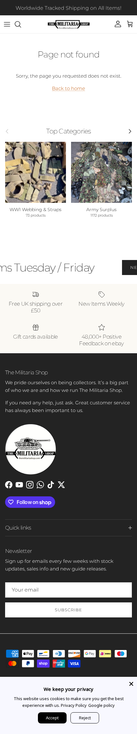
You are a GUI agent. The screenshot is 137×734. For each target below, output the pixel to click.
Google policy (101, 705)
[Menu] (7, 24)
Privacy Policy (74, 705)
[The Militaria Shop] (68, 24)
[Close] (131, 682)
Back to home (68, 88)
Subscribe (68, 609)
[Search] (21, 24)
